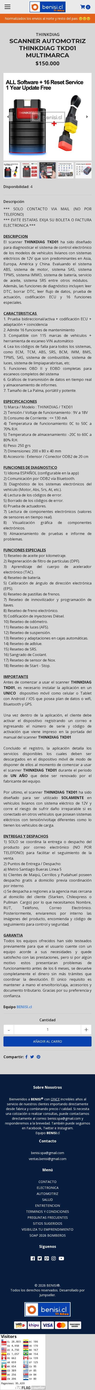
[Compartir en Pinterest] (38, 1056)
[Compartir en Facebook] (26, 1056)
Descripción (13, 201)
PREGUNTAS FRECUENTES (47, 1217)
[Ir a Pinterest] (47, 1259)
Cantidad (47, 1019)
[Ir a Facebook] (33, 1259)
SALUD (47, 1199)
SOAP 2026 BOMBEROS (48, 1235)
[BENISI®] (47, 7)
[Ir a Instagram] (53, 1259)
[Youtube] (61, 1259)
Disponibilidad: (16, 186)
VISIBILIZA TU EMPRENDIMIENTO (47, 1229)
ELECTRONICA (48, 1187)
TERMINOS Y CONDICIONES (47, 1211)
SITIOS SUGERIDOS (47, 1223)
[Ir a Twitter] (40, 1259)
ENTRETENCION (47, 1205)
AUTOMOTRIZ (47, 1193)
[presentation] (8, 116)
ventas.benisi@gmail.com (47, 1159)
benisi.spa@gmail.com (47, 1153)
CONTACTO (47, 1182)
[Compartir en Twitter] (32, 1056)
